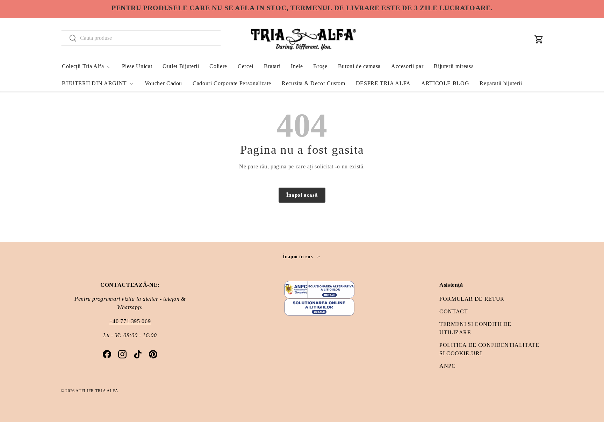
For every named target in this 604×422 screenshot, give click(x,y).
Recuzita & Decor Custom (313, 83)
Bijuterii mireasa (454, 66)
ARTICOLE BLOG (445, 83)
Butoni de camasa (359, 66)
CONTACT (453, 311)
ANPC (447, 366)
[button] (539, 39)
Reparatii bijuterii (501, 83)
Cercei (245, 66)
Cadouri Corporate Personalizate (232, 83)
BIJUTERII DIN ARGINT (94, 83)
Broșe (320, 66)
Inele (297, 66)
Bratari (272, 66)
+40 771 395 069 (130, 321)
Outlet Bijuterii (181, 66)
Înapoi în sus (298, 256)
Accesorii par (407, 66)
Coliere (218, 66)
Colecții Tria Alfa (83, 66)
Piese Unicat (137, 66)
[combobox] (141, 38)
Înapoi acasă (302, 195)
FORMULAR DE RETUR (471, 299)
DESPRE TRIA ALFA (383, 83)
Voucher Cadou (163, 83)
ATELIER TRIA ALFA (97, 390)
